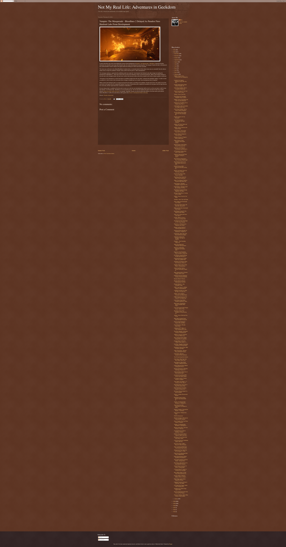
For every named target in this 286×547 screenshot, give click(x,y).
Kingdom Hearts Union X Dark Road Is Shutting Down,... (180, 265)
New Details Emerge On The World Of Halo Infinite (180, 212)
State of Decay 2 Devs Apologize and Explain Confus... (179, 141)
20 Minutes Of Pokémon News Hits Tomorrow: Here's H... (180, 262)
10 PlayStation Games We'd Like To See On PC (180, 152)
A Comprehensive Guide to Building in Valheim (180, 431)
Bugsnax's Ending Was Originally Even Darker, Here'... (179, 249)
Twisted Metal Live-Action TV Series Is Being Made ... (180, 467)
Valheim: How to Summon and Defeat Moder (180, 128)
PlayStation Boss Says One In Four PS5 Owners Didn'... (180, 385)
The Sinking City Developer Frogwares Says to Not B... (180, 97)
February (176, 74)
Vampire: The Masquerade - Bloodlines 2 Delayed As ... (180, 402)
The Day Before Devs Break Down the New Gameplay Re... (180, 113)
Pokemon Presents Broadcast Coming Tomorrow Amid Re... (181, 276)
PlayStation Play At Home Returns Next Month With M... (180, 398)
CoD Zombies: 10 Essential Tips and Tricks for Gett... (180, 131)
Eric (181, 19)
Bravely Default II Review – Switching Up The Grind (180, 281)
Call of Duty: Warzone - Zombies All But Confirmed (180, 354)
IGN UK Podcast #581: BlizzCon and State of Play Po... (180, 167)
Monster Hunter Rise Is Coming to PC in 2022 (181, 194)
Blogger (170, 544)
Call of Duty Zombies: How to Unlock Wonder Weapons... (180, 110)
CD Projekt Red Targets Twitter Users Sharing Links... (180, 486)
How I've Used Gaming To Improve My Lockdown (179, 322)
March (175, 72)
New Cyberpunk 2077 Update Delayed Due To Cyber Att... (180, 338)
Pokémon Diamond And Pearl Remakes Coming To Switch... (180, 155)
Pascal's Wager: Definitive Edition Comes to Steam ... (180, 476)
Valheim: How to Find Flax (179, 94)
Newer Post (101, 150)
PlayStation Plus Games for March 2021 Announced (180, 178)
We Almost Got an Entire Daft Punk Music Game (180, 438)
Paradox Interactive (108, 95)
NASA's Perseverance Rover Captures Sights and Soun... (180, 434)
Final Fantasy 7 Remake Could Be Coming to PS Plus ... (180, 187)
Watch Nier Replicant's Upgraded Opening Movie (180, 245)
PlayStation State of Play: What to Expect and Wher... (181, 348)
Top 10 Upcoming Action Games (181, 357)
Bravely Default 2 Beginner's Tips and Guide (180, 134)
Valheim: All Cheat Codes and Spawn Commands (180, 125)
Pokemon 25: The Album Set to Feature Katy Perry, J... (181, 103)
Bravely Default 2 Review (179, 278)
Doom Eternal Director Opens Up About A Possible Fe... (180, 457)
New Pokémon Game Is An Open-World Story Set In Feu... (180, 163)
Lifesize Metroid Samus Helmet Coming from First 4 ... (181, 366)
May (175, 68)
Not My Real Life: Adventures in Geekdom (137, 7)
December (176, 53)
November (176, 55)
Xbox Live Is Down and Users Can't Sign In (180, 215)
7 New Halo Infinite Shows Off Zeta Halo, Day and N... (180, 205)
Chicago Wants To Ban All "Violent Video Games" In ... (180, 341)
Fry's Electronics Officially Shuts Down (179, 325)
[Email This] (117, 99)
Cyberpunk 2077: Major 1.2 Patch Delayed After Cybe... (180, 329)
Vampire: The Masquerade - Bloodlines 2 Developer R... (180, 425)
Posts (100, 537)
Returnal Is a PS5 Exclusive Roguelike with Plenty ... (180, 224)
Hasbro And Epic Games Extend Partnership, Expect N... (180, 269)
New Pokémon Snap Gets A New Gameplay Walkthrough (180, 159)
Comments (101, 539)
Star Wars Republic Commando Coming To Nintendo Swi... (181, 332)
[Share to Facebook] (121, 99)
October (176, 57)
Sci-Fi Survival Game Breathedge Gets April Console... (179, 121)
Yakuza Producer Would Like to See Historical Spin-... (181, 372)
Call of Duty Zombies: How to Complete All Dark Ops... (180, 88)
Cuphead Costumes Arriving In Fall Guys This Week (180, 483)
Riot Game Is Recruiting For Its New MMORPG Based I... (181, 463)
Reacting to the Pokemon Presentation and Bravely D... (181, 148)
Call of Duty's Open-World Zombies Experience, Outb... (181, 301)
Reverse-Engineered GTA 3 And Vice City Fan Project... (181, 492)
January (176, 498)
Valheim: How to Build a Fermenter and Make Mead (180, 294)
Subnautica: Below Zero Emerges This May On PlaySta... (179, 238)
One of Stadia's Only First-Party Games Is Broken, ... (181, 422)
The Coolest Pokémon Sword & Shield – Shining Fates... (181, 460)
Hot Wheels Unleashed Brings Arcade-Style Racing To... (180, 256)
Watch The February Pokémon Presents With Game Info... (180, 181)
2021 (174, 51)
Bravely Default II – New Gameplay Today (179, 285)
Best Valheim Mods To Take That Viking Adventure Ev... (180, 473)
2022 (174, 49)
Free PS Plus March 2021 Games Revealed (179, 174)
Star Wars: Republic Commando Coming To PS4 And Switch (181, 345)
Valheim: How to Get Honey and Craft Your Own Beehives (181, 100)
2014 (174, 509)
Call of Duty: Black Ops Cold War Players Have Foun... (180, 360)
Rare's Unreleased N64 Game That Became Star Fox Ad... (180, 447)
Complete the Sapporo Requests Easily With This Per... (180, 81)
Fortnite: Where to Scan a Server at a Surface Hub (180, 218)
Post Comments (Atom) (109, 153)
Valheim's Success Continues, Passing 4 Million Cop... (180, 335)
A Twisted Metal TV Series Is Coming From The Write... (180, 470)
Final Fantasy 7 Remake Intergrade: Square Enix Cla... (181, 184)
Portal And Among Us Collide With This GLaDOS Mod (180, 259)
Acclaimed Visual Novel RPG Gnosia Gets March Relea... (180, 376)
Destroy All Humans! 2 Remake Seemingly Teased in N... (181, 369)
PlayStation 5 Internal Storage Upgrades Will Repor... (180, 190)
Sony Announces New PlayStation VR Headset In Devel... (180, 406)
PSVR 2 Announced (178, 415)
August (176, 61)
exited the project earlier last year (111, 91)
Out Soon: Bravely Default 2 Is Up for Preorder (180, 392)
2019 (174, 503)
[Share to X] (119, 99)
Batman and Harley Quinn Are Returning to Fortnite (180, 171)
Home (133, 150)
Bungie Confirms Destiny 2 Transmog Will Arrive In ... (180, 228)
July (175, 63)
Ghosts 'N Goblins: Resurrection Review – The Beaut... (181, 410)
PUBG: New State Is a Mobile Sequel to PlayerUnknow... (180, 288)
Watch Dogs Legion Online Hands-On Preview (180, 479)
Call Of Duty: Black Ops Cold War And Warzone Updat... (180, 234)
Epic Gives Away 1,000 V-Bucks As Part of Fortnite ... (180, 444)
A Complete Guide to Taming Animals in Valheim (180, 379)
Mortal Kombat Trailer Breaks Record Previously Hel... (180, 145)
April (175, 70)
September (176, 59)
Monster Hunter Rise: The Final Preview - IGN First (181, 428)
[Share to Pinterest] (122, 99)
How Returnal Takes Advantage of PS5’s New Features (181, 221)
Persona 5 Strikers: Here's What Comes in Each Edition (181, 495)
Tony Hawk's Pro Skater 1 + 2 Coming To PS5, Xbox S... (180, 382)
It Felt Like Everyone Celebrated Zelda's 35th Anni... (181, 441)
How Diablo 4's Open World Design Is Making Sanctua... (180, 363)
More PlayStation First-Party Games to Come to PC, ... (180, 388)
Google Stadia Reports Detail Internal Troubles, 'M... (180, 85)
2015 (174, 507)
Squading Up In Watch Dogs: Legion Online (180, 489)
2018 (174, 505)
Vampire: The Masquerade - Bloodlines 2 (145, 63)
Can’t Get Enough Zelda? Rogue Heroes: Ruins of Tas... (181, 308)
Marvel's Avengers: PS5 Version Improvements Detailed (181, 418)
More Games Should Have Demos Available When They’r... (179, 304)
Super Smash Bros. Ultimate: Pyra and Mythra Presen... (180, 351)
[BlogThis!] (118, 99)
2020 (174, 501)
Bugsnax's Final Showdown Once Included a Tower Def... (181, 252)
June (175, 66)
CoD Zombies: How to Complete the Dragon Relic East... (181, 106)
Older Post (165, 150)
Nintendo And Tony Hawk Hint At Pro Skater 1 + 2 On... (180, 451)
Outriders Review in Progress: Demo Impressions (180, 138)
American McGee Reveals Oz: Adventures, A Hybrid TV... (180, 231)
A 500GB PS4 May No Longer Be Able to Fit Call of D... (180, 291)
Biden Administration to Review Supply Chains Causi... (180, 273)
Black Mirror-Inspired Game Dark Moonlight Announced (180, 319)
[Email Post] (114, 99)
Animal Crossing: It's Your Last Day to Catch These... (180, 92)
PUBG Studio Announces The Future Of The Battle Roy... (180, 297)
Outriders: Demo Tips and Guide (181, 199)
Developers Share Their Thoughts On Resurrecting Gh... (180, 312)
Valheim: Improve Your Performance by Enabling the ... (181, 77)
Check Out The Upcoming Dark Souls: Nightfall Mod (181, 454)
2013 (174, 511)
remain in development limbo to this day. (138, 92)
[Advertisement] (133, 147)
